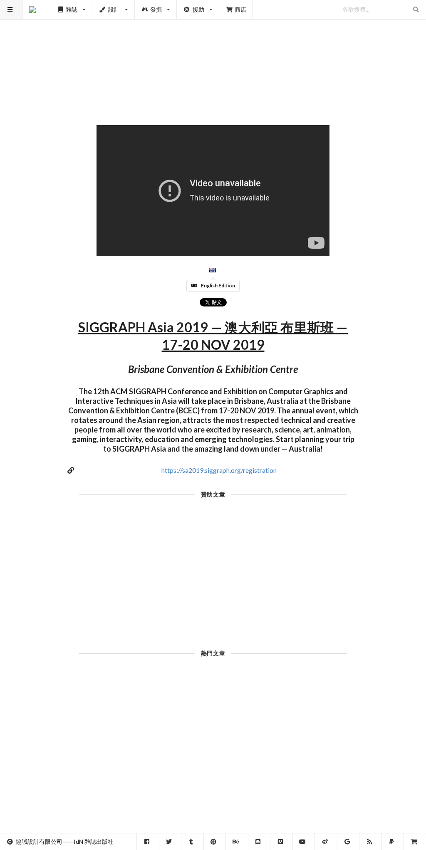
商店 (240, 9)
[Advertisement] (213, 58)
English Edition (218, 285)
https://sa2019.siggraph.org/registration (219, 470)
